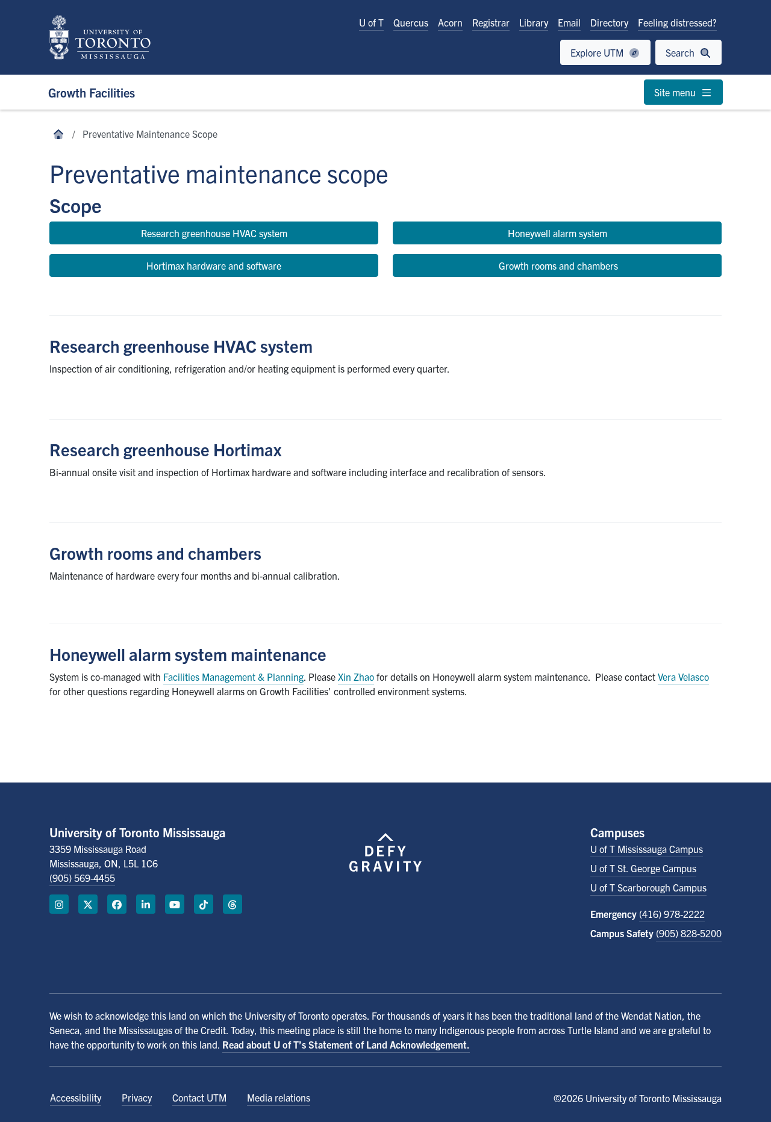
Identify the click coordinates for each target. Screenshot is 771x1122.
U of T (371, 22)
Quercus (410, 22)
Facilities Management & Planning (233, 677)
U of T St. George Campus (643, 868)
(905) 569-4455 (82, 878)
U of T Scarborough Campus (648, 887)
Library (533, 22)
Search (681, 52)
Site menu (676, 92)
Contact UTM (199, 1097)
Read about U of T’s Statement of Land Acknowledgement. (346, 1044)
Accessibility (75, 1097)
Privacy (137, 1097)
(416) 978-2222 (672, 914)
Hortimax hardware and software (213, 265)
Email (569, 22)
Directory (609, 22)
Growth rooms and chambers (557, 265)
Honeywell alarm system (557, 233)
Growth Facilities (91, 92)
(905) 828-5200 (689, 933)
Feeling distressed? (677, 22)
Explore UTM (598, 52)
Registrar (491, 22)
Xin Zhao (356, 677)
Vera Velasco (683, 677)
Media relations (278, 1097)
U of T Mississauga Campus (646, 849)
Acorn (450, 22)
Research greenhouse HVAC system (214, 233)
